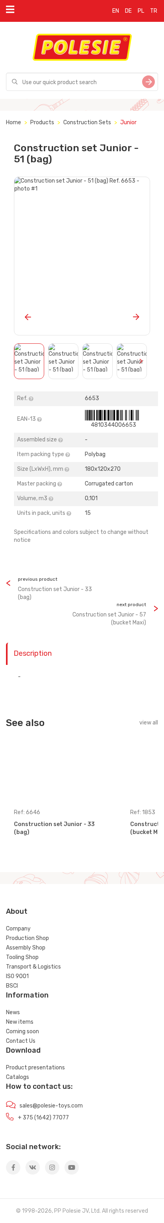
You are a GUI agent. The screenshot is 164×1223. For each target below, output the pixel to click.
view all (148, 722)
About (16, 911)
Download (23, 1050)
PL (141, 11)
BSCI (12, 985)
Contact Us (20, 1041)
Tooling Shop (22, 957)
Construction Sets (87, 122)
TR (153, 11)
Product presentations (35, 1067)
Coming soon (22, 1031)
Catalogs (17, 1077)
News (13, 1012)
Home (13, 122)
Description (33, 653)
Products (42, 122)
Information (27, 995)
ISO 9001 (17, 976)
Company (18, 928)
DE (128, 11)
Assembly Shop (25, 947)
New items (19, 1022)
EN (115, 11)
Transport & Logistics (33, 966)
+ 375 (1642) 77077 (43, 1117)
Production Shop (27, 938)
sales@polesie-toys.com (51, 1105)
